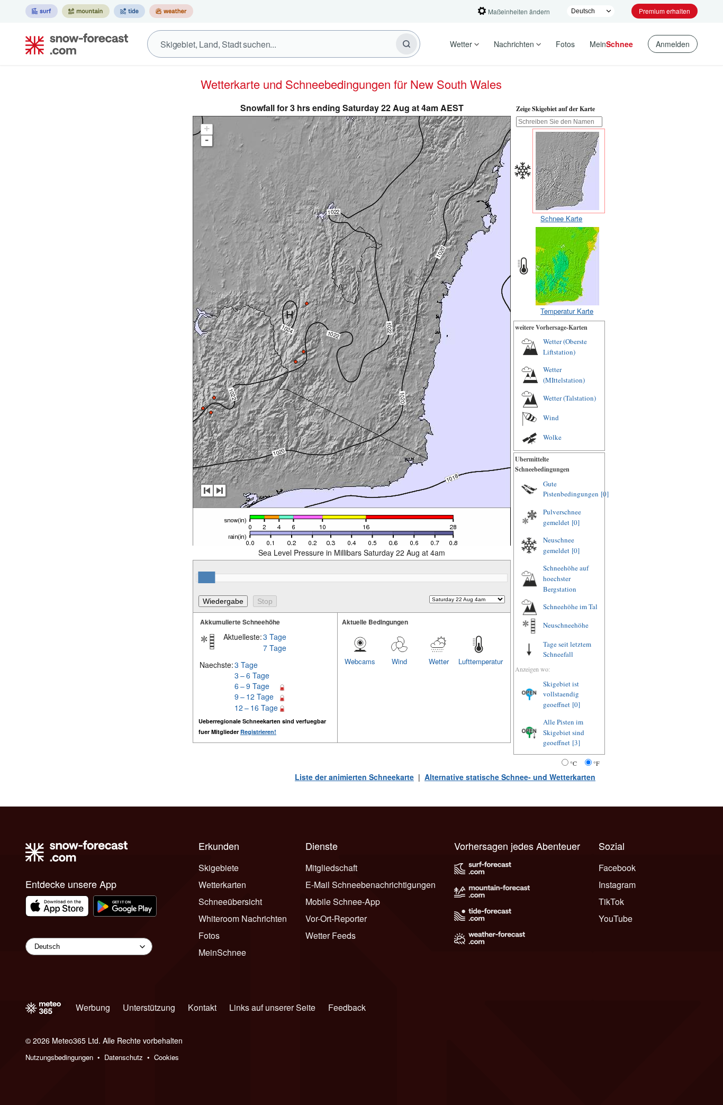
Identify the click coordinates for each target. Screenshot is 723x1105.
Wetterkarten (222, 884)
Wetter (461, 44)
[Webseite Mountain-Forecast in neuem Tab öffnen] (86, 11)
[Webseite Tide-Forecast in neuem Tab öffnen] (129, 11)
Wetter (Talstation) (569, 398)
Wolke (552, 437)
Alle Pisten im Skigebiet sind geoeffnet (563, 732)
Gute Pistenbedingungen (571, 489)
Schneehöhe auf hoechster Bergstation (566, 578)
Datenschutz (123, 1057)
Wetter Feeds (330, 935)
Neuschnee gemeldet (558, 545)
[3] (576, 742)
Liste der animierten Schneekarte (354, 777)
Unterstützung (149, 1007)
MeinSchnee (222, 952)
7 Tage (274, 647)
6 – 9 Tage (251, 686)
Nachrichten (514, 44)
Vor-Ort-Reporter (336, 918)
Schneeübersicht (230, 901)
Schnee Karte (561, 218)
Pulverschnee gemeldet (562, 517)
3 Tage (274, 636)
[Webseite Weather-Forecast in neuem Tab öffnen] (171, 11)
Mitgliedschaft (331, 868)
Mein (611, 44)
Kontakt (202, 1007)
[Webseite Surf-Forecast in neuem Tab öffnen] (41, 11)
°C (573, 763)
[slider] (206, 577)
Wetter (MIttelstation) (564, 375)
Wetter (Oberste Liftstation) (565, 347)
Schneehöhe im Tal (570, 606)
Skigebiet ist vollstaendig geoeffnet (561, 694)
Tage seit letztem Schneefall (567, 649)
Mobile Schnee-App (342, 901)
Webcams (360, 661)
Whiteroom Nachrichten (242, 918)
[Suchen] (406, 44)
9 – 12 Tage (254, 696)
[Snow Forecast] (73, 44)
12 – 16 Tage (256, 707)
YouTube (615, 918)
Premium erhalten (664, 10)
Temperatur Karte (566, 311)
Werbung (93, 1007)
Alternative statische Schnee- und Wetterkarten (509, 777)
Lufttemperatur (478, 661)
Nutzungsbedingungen (59, 1057)
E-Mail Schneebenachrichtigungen (370, 884)
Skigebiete (218, 868)
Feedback (347, 1007)
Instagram (617, 884)
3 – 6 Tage (251, 675)
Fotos (565, 44)
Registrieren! (258, 732)
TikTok (611, 901)
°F (596, 763)
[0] (605, 494)
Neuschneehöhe (566, 625)
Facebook (617, 868)
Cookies (166, 1057)
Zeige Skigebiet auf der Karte (555, 108)
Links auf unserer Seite (272, 1007)
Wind (399, 661)
